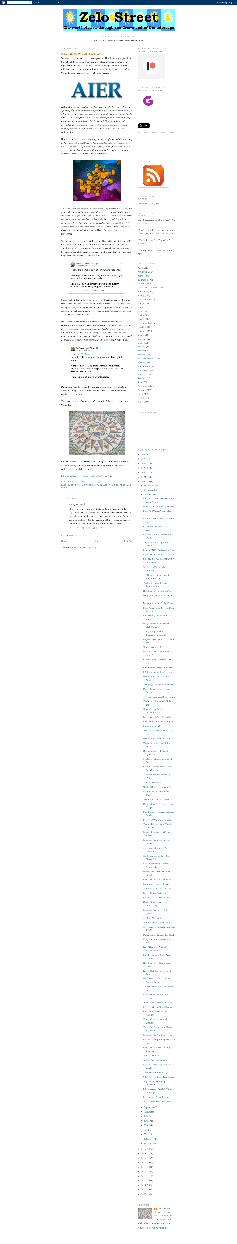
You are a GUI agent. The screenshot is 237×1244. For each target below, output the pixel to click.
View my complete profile (153, 1228)
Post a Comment (69, 535)
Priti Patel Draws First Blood (156, 897)
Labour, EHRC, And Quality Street (159, 550)
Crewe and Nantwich (147, 287)
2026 (144, 454)
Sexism (141, 378)
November (149, 489)
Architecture (143, 275)
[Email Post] (99, 482)
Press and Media (145, 358)
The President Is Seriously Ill (156, 1072)
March (147, 1134)
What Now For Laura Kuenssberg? (159, 1076)
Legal (140, 327)
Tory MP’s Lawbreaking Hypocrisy (154, 1083)
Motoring (142, 338)
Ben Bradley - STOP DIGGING (157, 667)
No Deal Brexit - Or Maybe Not (157, 786)
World (140, 402)
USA (140, 398)
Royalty (141, 374)
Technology (143, 386)
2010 (144, 1189)
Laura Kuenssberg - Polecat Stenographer (156, 865)
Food (140, 311)
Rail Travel (143, 366)
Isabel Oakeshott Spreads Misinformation (155, 948)
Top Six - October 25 (153, 647)
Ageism (141, 267)
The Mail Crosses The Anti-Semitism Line (156, 584)
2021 (144, 476)
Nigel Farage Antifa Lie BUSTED (158, 1101)
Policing (142, 346)
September (149, 1107)
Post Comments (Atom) (85, 547)
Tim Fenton (164, 1209)
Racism (141, 362)
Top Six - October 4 (152, 1055)
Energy (141, 295)
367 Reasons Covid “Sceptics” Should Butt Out (157, 576)
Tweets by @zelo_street (149, 203)
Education (76, 485)
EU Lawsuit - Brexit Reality (156, 1097)
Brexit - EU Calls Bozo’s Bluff (157, 819)
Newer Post (66, 540)
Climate (141, 283)
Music (140, 342)
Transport (142, 390)
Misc (140, 334)
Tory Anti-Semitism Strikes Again (159, 696)
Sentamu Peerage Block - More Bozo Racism (157, 768)
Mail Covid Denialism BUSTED (158, 799)
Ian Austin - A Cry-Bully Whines (158, 603)
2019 (144, 1148)
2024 (144, 463)
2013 (144, 1176)
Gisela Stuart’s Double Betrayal (157, 1002)
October (148, 494)
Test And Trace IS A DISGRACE (158, 922)
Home (97, 540)
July (146, 1116)
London (141, 330)
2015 (144, 1167)
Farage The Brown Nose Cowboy (158, 554)
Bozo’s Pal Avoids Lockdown (157, 879)
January (148, 1143)
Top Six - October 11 (153, 917)
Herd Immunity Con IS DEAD (157, 590)
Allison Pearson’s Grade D (155, 1059)
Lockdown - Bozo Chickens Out (158, 883)
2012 (144, 1180)
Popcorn (141, 354)
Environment (91, 485)
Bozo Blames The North (154, 892)
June (146, 1120)
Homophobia (144, 323)
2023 (144, 467)
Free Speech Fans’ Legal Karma (157, 1006)
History (141, 319)
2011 (144, 1185)
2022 (144, 472)
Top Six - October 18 (153, 782)
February (148, 1138)
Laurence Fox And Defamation (157, 1035)
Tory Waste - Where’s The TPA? (157, 888)
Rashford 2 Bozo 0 (151, 726)
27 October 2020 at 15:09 (86, 527)
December (149, 485)
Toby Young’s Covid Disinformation (153, 711)
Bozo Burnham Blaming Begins (158, 721)
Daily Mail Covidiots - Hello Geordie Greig (156, 980)
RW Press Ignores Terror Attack (157, 671)
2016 (144, 1162)
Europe (141, 303)
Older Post (127, 540)
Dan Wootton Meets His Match (157, 738)
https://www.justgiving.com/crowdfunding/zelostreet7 (86, 476)
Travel (140, 394)
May (146, 1125)
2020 (144, 481)
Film (140, 307)
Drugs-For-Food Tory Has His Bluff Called (156, 625)
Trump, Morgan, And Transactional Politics (154, 633)
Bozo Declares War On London (157, 717)
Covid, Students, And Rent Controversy (155, 903)
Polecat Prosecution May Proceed (159, 506)
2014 (144, 1171)
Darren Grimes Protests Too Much (159, 934)
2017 (144, 1158)
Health (103, 485)
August (147, 1111)
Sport (140, 382)
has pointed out (84, 208)
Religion (142, 370)
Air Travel (142, 271)
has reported (78, 106)
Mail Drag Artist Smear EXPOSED (159, 684)
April (146, 1129)
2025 (144, 458)
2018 (144, 1153)
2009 (144, 1194)
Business (142, 279)
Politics (113, 485)
